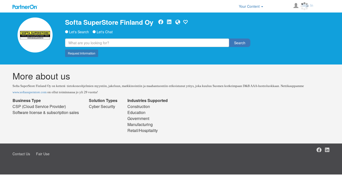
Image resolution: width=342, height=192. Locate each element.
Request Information (81, 53)
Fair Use (43, 153)
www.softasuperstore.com (30, 92)
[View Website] (177, 22)
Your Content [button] (250, 6)
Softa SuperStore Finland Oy (109, 22)
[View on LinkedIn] (169, 22)
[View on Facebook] (160, 22)
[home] (35, 35)
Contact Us (21, 153)
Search (239, 42)
